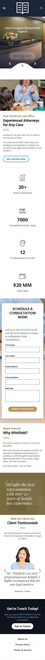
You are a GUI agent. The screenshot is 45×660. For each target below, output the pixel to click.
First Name (10, 345)
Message (9, 388)
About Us (22, 639)
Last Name (10, 356)
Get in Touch (22, 626)
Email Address (11, 366)
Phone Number (11, 377)
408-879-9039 (23, 329)
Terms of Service (22, 650)
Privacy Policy (22, 644)
